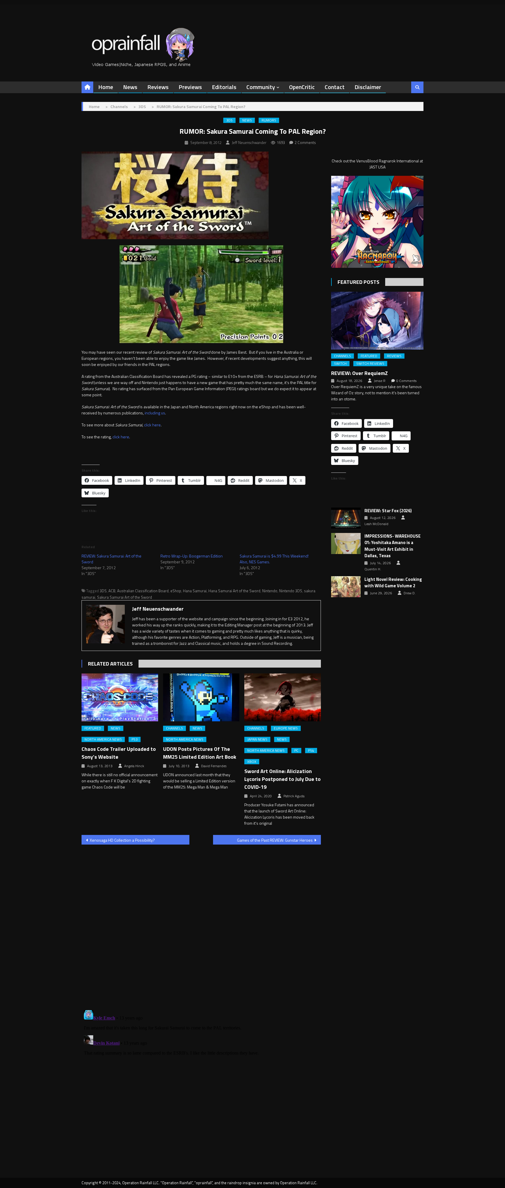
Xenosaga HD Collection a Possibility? (122, 840)
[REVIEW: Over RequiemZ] (377, 320)
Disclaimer (367, 86)
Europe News (286, 728)
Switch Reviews (370, 363)
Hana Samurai (195, 591)
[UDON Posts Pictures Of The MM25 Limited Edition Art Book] (201, 697)
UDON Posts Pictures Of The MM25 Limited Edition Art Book (199, 753)
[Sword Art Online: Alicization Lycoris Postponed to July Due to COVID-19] (282, 697)
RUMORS (269, 120)
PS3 (135, 739)
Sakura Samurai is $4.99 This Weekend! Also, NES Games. (274, 559)
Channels (174, 728)
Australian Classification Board (143, 591)
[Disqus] (201, 924)
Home (105, 86)
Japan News (257, 739)
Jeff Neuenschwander (249, 142)
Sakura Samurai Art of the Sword (124, 597)
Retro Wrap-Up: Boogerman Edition (191, 556)
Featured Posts (358, 282)
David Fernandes (213, 766)
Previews (190, 86)
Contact (335, 86)
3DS (229, 120)
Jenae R (379, 380)
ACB (111, 591)
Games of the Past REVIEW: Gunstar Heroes (275, 840)
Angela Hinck (134, 766)
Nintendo (269, 591)
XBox (251, 761)
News (130, 86)
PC (296, 750)
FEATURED (92, 728)
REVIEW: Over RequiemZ (359, 373)
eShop (175, 591)
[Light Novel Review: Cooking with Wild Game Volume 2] (346, 586)
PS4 (311, 750)
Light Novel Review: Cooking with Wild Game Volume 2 (393, 582)
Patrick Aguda (294, 796)
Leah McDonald (376, 524)
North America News (103, 739)
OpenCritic (302, 86)
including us (155, 413)
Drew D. (410, 593)
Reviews (158, 86)
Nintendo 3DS (290, 591)
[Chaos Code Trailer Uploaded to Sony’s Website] (120, 697)
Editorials (224, 86)
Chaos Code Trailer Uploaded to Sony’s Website (119, 753)
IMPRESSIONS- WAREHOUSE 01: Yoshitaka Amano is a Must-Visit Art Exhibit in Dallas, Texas (392, 546)
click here (152, 425)
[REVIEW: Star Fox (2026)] (346, 518)
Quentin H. (372, 569)
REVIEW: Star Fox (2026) (388, 511)
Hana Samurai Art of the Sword (234, 591)
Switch (340, 363)
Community (260, 86)
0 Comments (406, 380)
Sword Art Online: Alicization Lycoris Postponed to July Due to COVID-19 (282, 779)
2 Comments (305, 142)
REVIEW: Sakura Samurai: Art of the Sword (111, 559)
